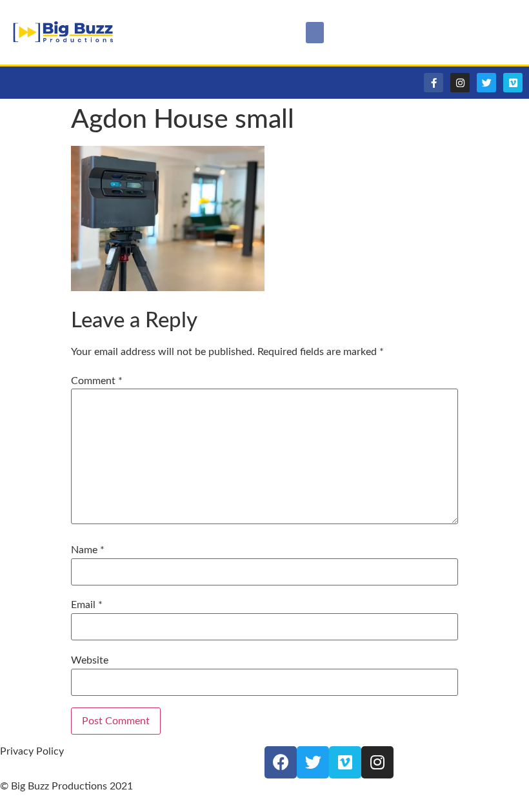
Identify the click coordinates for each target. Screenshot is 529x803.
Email (87, 605)
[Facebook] (280, 762)
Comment (97, 381)
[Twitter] (486, 82)
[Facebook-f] (433, 82)
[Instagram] (460, 82)
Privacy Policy (32, 751)
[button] (315, 32)
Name (88, 550)
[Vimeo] (513, 82)
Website (89, 660)
